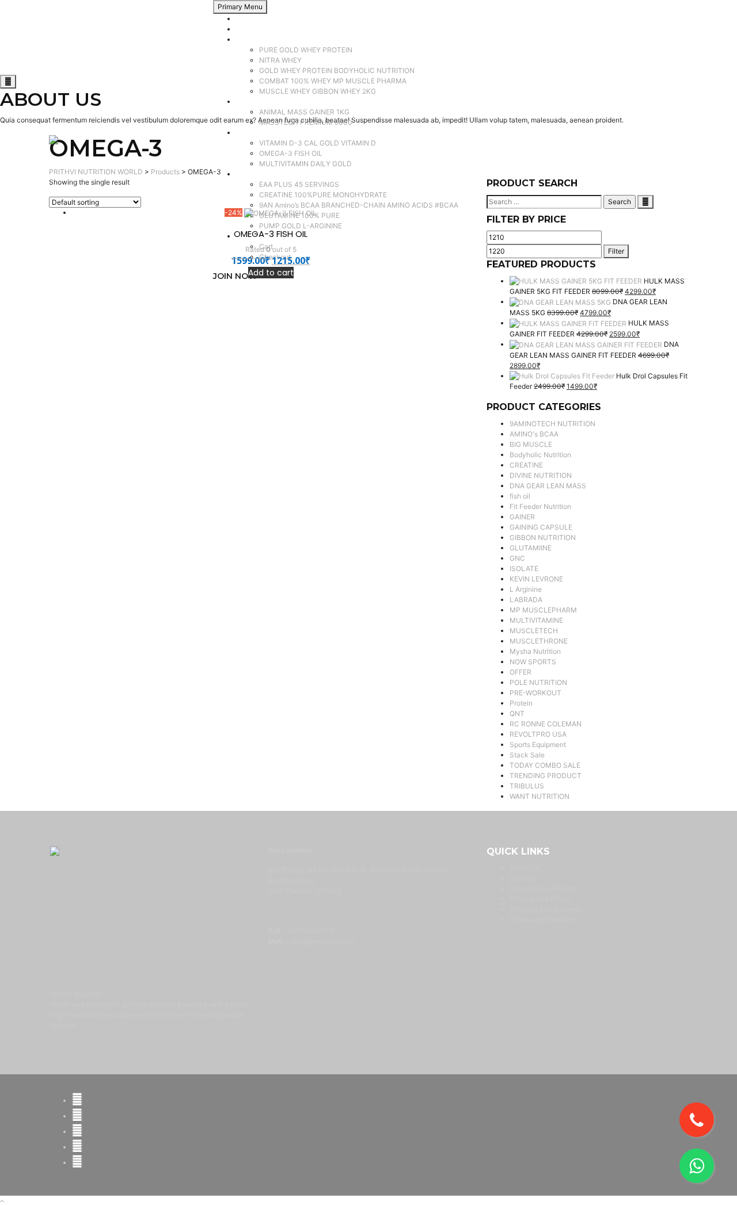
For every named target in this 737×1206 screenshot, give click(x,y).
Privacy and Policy (540, 898)
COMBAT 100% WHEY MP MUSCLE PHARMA (333, 80)
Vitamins (250, 132)
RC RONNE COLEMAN (546, 723)
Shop (244, 29)
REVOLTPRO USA (538, 734)
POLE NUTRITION (538, 682)
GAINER (248, 101)
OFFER (520, 672)
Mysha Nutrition (535, 651)
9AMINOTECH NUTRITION (552, 423)
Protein (247, 39)
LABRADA (526, 599)
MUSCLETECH (534, 630)
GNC (517, 558)
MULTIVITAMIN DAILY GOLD (305, 163)
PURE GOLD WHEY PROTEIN (305, 49)
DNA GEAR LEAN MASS (548, 485)
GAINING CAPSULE (541, 527)
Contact (522, 878)
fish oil (520, 496)
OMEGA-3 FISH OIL (290, 153)
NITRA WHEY (280, 60)
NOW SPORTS (533, 661)
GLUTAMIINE (531, 547)
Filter (616, 251)
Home (245, 18)
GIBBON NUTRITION (543, 537)
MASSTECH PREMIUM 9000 (305, 122)
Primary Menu (240, 6)
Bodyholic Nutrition (540, 454)
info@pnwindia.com (322, 941)
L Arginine (526, 589)
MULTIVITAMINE (536, 620)
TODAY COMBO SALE (545, 765)
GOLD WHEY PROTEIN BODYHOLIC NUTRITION (337, 70)
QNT (517, 713)
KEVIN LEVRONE (536, 579)
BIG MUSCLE (531, 444)
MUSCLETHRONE (539, 641)
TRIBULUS (527, 786)
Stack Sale (527, 755)
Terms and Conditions (544, 919)
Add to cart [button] (271, 272)
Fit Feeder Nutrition (540, 506)
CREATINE (526, 465)
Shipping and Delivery (545, 909)
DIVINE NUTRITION (541, 475)
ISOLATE (524, 568)
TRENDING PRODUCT (546, 775)
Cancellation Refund (542, 888)
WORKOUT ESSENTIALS (276, 174)
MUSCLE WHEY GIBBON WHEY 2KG (317, 91)
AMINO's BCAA (534, 434)
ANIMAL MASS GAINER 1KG (304, 112)
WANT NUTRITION (539, 796)
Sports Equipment (538, 744)
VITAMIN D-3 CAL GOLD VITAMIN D (317, 143)
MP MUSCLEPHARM (543, 610)
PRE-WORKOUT (535, 692)
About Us (524, 867)
